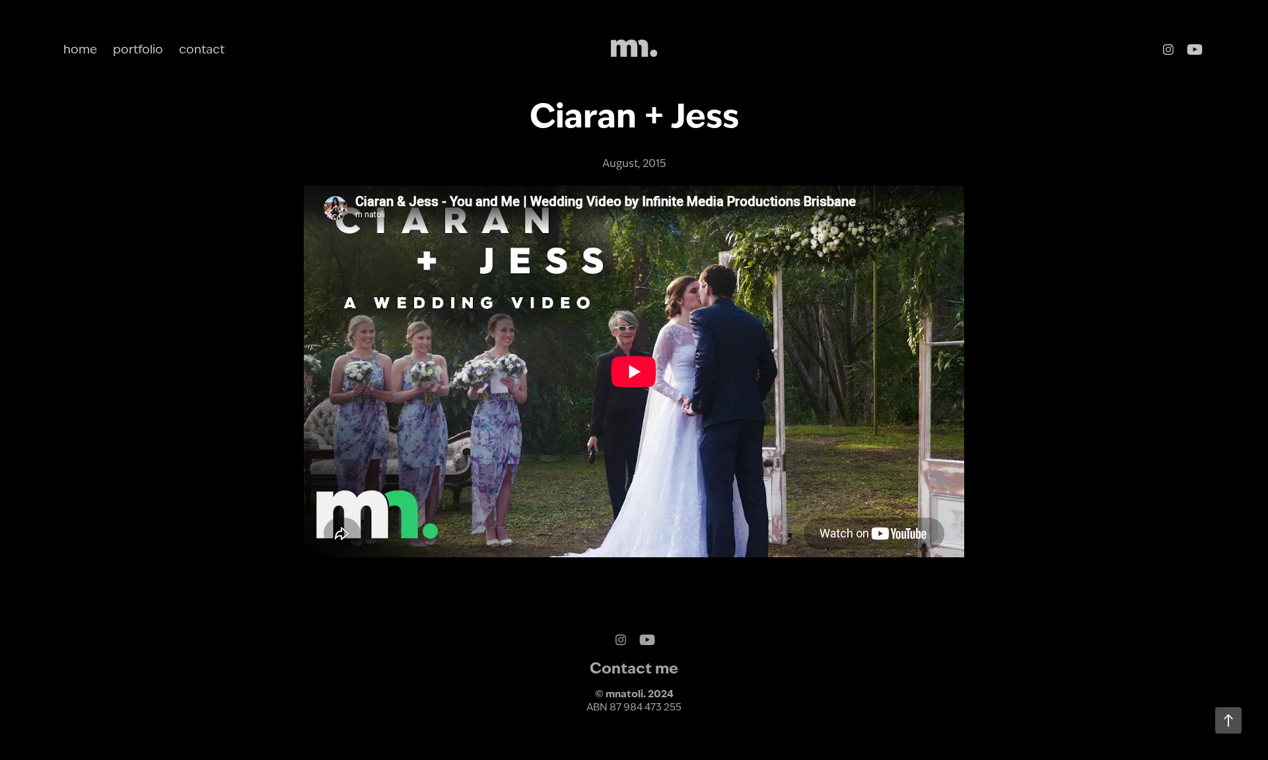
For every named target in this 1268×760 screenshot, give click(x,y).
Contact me (634, 668)
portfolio (138, 49)
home (80, 49)
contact (202, 49)
